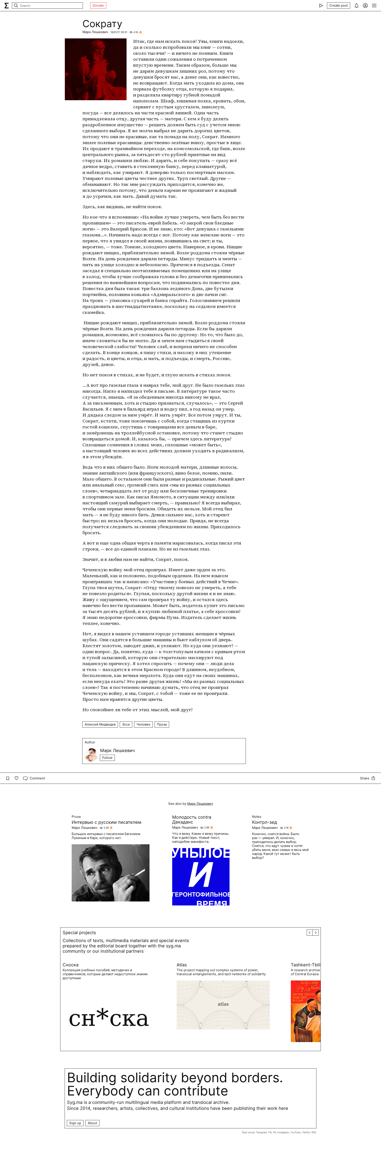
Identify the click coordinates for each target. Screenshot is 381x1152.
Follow (107, 758)
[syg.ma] (6, 5)
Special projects (79, 932)
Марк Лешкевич (95, 32)
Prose (76, 817)
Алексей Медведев (100, 724)
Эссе (126, 724)
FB (269, 1132)
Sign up (75, 1123)
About (92, 1123)
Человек (143, 724)
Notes (256, 817)
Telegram (261, 1132)
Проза (162, 724)
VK (274, 1132)
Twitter (306, 1132)
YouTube (295, 1132)
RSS (314, 1132)
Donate (98, 5)
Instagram (283, 1132)
